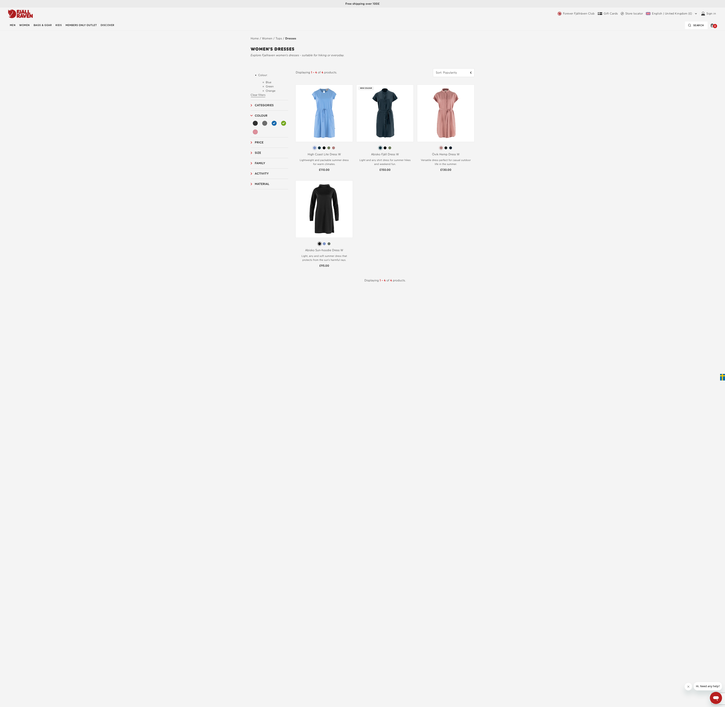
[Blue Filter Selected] (274, 123)
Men (12, 25)
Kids (59, 25)
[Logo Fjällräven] (20, 13)
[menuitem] (12, 25)
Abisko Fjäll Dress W (385, 154)
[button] (712, 25)
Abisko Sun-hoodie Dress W (324, 250)
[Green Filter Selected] (283, 123)
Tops (279, 38)
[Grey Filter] (264, 123)
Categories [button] (264, 105)
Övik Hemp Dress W (446, 154)
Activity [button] (262, 173)
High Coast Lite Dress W (324, 154)
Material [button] (262, 184)
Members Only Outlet (81, 25)
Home (255, 38)
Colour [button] (261, 115)
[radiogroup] (324, 148)
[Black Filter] (255, 123)
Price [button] (259, 142)
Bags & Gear (43, 25)
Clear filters (258, 95)
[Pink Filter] (255, 131)
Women (24, 25)
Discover (107, 25)
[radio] (314, 148)
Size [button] (258, 153)
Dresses (290, 38)
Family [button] (260, 163)
